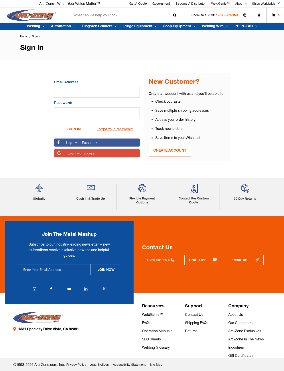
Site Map (156, 365)
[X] (104, 289)
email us (239, 260)
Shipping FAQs (196, 322)
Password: (63, 102)
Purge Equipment (137, 26)
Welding (33, 26)
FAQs (146, 322)
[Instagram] (34, 289)
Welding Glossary (156, 347)
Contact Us (194, 314)
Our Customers (240, 322)
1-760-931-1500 (227, 15)
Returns (191, 331)
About (239, 4)
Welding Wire (213, 26)
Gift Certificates (240, 355)
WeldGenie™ (220, 4)
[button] (39, 190)
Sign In (36, 36)
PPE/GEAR (244, 26)
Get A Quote (138, 4)
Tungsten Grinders (97, 26)
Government (161, 4)
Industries (236, 347)
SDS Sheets (151, 339)
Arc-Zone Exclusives (244, 331)
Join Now (106, 270)
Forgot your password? (115, 129)
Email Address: (66, 82)
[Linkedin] (85, 289)
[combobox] (124, 15)
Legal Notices (99, 365)
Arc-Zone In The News (246, 339)
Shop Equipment (177, 26)
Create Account (169, 150)
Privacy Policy (76, 365)
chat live (197, 260)
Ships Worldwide (263, 4)
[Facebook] (51, 289)
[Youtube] (69, 289)
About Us (235, 314)
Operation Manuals (157, 331)
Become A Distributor (191, 4)
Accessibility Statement (129, 365)
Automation (61, 26)
